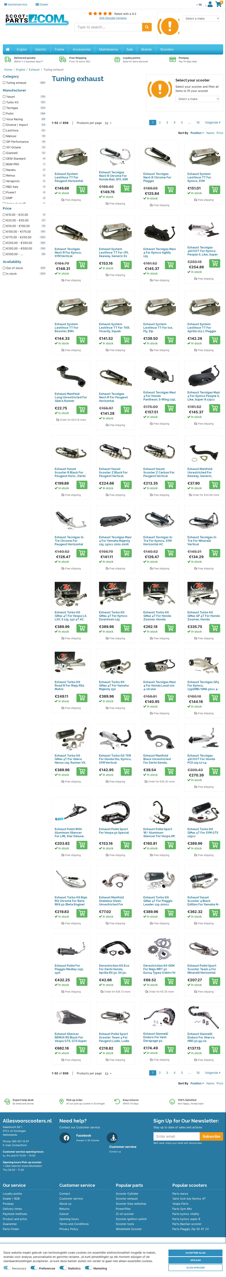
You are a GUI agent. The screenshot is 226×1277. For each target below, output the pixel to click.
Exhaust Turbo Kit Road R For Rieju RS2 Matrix (69, 685)
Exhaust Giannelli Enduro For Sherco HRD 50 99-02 (201, 1037)
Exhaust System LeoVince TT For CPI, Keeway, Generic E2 (114, 252)
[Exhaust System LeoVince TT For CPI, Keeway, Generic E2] (115, 232)
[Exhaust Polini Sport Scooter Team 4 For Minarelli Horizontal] (204, 949)
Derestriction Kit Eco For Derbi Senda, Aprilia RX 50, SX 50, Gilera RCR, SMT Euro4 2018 (115, 972)
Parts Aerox (180, 1193)
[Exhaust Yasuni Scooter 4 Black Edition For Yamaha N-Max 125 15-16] (204, 880)
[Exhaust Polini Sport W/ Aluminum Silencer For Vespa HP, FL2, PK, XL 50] (159, 812)
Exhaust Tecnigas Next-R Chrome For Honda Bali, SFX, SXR (113, 176)
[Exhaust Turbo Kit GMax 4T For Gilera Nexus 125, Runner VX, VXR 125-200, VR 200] (71, 739)
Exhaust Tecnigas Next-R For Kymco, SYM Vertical (68, 252)
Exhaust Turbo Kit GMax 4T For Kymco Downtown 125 (113, 616)
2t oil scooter (125, 1214)
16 (198, 122)
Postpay (8, 1203)
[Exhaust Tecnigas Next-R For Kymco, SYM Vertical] (71, 232)
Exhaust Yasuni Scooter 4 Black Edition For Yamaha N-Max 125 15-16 (203, 903)
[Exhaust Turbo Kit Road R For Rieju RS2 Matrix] (71, 665)
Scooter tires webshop (131, 1203)
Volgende (212, 122)
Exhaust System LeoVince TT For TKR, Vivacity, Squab (114, 328)
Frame (59, 49)
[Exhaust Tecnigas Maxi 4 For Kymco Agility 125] (159, 232)
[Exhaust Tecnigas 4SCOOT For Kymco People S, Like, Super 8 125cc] (204, 231)
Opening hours (69, 1219)
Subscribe (211, 1136)
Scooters (167, 49)
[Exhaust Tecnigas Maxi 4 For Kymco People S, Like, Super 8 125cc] (204, 375)
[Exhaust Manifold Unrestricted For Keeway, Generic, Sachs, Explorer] (204, 451)
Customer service (71, 1198)
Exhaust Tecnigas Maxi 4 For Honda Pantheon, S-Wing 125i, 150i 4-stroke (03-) (159, 398)
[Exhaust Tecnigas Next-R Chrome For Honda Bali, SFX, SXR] (115, 156)
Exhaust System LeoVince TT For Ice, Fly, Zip (158, 328)
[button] (199, 4)
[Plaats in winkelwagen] (81, 190)
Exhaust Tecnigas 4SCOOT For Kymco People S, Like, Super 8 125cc (203, 253)
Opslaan (195, 1260)
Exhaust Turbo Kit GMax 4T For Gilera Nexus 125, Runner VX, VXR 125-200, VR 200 (70, 761)
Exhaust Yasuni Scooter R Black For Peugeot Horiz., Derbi (70, 472)
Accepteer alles (196, 1252)
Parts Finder (11, 1229)
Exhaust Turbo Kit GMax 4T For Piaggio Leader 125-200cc (158, 901)
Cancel (64, 1214)
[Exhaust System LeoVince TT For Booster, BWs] (71, 307)
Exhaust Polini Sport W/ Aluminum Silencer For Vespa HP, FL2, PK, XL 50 (159, 834)
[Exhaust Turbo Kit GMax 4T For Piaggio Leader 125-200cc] (159, 880)
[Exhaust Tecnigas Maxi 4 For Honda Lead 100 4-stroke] (159, 665)
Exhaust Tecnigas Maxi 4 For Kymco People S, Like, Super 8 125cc (204, 396)
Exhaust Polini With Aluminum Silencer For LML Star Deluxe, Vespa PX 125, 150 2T (69, 834)
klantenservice (17, 4)
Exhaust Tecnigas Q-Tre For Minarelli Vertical (202, 541)
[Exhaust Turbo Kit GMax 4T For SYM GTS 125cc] (204, 812)
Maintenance (108, 49)
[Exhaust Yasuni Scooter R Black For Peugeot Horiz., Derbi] (71, 451)
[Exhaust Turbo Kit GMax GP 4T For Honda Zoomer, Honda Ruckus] (204, 595)
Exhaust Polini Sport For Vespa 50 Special (114, 830)
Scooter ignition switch (131, 1219)
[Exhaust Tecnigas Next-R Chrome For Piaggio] (159, 157)
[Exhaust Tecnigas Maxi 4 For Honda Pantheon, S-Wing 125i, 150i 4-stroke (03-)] (159, 375)
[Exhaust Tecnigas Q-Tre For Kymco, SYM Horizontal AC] (159, 520)
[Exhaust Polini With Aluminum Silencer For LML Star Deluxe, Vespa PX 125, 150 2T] (71, 812)
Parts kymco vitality (185, 1214)
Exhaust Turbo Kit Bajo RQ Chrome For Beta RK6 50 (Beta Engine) (71, 901)
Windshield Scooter (129, 1229)
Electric (40, 49)
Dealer (43, 4)
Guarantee (10, 1224)
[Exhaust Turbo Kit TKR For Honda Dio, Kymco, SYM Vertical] (115, 739)
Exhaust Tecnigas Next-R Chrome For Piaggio (157, 177)
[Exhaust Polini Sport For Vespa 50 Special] (115, 812)
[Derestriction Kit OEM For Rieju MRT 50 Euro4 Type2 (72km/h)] (159, 949)
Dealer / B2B (11, 1198)
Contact (64, 1193)
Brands (146, 49)
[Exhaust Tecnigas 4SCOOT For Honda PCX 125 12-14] (204, 739)
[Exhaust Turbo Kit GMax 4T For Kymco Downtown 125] (115, 595)
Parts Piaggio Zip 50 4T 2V (190, 1229)
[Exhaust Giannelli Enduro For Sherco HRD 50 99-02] (204, 1017)
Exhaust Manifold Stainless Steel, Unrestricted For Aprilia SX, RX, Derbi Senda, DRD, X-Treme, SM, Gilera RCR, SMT (114, 906)
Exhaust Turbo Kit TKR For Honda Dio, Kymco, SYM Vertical (115, 759)
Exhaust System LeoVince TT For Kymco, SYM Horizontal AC (199, 179)
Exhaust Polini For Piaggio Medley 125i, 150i (69, 969)
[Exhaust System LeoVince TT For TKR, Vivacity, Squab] (115, 307)
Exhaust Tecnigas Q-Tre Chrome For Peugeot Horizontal (69, 541)
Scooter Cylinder (127, 1193)
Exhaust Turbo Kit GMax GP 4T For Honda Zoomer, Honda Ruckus (204, 618)
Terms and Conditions (74, 1224)
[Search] (147, 27)
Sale (130, 49)
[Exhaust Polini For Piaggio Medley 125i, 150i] (71, 949)
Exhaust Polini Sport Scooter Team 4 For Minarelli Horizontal (202, 969)
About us (65, 1203)
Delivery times (12, 1208)
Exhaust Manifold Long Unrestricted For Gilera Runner (71, 397)
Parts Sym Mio (182, 1208)
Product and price (15, 1219)
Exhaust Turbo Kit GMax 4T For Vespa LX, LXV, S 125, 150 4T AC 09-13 (71, 618)
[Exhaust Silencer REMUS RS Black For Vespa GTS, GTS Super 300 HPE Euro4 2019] (71, 1017)
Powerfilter (123, 1208)
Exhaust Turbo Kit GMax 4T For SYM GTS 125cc (203, 832)
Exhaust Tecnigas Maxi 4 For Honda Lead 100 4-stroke (159, 685)
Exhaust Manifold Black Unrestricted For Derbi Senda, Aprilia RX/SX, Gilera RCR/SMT (158, 762)
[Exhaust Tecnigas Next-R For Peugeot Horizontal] (115, 376)
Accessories (82, 49)
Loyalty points (12, 1193)
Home (8, 69)
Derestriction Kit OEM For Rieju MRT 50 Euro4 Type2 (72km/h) (159, 969)
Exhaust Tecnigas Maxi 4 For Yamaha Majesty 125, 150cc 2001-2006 (115, 541)
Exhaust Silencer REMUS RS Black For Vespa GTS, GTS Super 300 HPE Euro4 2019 (71, 1039)
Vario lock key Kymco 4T (189, 1198)
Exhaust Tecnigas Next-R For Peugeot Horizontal (113, 397)
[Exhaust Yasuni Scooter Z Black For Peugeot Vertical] (115, 451)
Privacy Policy (68, 1229)
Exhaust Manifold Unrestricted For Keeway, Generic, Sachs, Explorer (200, 474)
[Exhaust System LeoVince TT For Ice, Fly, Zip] (159, 307)
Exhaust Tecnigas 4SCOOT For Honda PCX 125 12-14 (201, 759)
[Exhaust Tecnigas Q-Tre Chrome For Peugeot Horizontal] (71, 520)
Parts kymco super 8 (186, 1219)
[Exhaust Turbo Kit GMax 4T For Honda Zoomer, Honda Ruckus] (159, 595)
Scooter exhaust (127, 1198)
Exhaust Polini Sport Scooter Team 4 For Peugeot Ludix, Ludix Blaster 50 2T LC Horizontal (114, 1041)
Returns (64, 1208)
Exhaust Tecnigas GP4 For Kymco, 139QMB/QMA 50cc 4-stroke (203, 687)
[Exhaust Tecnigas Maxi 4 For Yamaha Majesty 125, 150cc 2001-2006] (115, 520)
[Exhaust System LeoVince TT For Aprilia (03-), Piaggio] (204, 307)
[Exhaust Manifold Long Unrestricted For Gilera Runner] (71, 376)
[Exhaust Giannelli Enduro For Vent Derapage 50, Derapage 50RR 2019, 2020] (159, 1017)
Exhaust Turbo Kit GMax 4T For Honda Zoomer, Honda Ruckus (157, 618)
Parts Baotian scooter (186, 1224)
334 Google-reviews (113, 18)
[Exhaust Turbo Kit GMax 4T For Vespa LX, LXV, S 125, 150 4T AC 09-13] (71, 595)
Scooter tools (125, 1224)
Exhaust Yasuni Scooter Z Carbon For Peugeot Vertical (159, 472)
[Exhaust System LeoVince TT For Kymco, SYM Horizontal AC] (204, 157)
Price (219, 133)
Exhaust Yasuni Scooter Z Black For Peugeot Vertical (113, 472)
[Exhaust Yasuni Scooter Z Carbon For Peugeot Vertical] (159, 451)
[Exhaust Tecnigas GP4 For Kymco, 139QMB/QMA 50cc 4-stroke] (204, 665)
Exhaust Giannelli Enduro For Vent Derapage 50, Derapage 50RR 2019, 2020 (158, 1041)
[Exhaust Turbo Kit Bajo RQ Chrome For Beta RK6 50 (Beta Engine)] (71, 880)
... (189, 122)
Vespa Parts (180, 1203)
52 (107, 123)
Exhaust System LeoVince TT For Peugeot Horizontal (69, 177)
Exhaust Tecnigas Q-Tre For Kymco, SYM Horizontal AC (158, 541)
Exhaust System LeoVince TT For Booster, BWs (66, 328)
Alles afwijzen (195, 1267)
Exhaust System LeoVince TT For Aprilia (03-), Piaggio (202, 328)
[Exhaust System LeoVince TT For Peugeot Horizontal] (71, 157)
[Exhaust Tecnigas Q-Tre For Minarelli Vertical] (204, 520)
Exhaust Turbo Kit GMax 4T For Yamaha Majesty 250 (114, 685)
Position (196, 133)
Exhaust (34, 69)
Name (210, 133)
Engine (22, 49)
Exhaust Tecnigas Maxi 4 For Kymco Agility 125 (159, 252)
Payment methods (15, 1214)
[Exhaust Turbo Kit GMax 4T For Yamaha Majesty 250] (115, 665)
